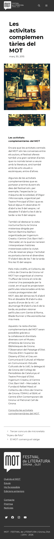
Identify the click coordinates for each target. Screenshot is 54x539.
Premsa (8, 504)
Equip (7, 483)
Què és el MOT (12, 479)
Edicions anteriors (14, 491)
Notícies (8, 508)
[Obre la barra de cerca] (39, 5)
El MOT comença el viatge (25, 439)
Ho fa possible (12, 487)
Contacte (9, 499)
